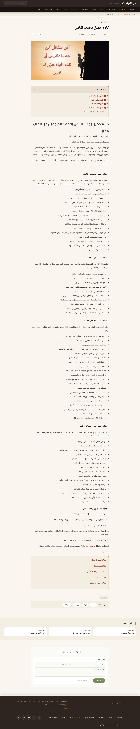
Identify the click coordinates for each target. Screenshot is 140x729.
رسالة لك (121, 9)
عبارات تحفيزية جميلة (98, 560)
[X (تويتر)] (34, 717)
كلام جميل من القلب (97, 100)
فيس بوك (89, 546)
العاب (39, 9)
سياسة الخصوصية (75, 717)
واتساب (93, 605)
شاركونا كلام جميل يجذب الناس (92, 111)
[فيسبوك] (39, 717)
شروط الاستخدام (89, 717)
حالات (101, 9)
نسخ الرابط (67, 605)
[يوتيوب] (29, 717)
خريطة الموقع (53, 717)
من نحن (110, 717)
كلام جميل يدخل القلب (96, 104)
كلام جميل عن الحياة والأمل (94, 107)
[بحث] (24, 3)
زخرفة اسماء (48, 9)
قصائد (57, 9)
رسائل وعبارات (111, 9)
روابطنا (63, 717)
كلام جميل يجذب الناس (96, 96)
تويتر (82, 546)
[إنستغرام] (24, 717)
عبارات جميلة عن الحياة (98, 583)
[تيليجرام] (19, 717)
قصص (65, 9)
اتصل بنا (101, 717)
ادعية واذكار (74, 9)
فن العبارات (102, 725)
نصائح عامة (85, 9)
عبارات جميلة (101, 577)
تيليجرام (77, 605)
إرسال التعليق (99, 680)
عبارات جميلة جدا (100, 566)
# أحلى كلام (104, 597)
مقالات (94, 9)
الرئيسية (132, 9)
